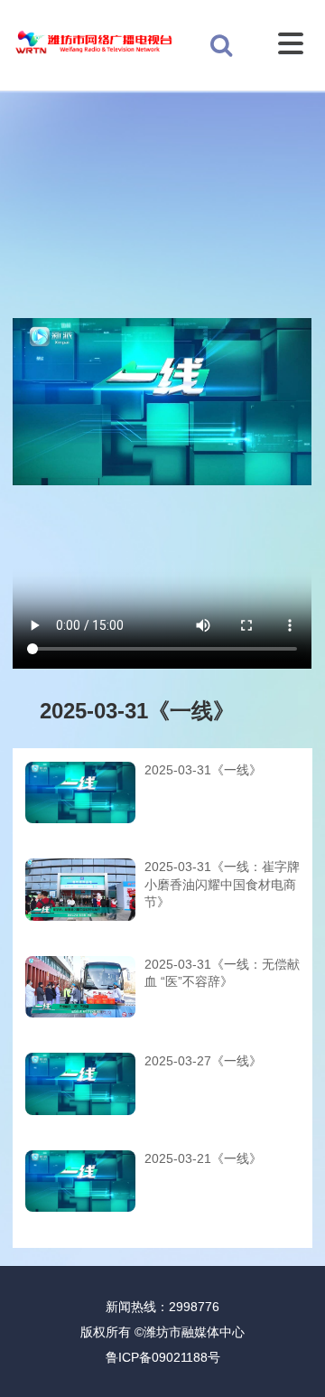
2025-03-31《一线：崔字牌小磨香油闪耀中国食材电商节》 (222, 884)
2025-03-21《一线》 (203, 1158)
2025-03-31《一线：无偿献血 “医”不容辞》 (222, 973)
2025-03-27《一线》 (203, 1061)
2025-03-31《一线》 (203, 770)
